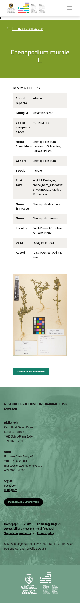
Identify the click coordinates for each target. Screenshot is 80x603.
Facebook (10, 485)
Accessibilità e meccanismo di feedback (29, 528)
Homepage (11, 524)
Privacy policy (45, 533)
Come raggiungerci (49, 524)
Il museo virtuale (27, 28)
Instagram (10, 490)
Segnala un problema (17, 533)
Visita (27, 524)
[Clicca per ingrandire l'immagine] (40, 315)
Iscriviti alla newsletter (23, 502)
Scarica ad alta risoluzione (31, 371)
